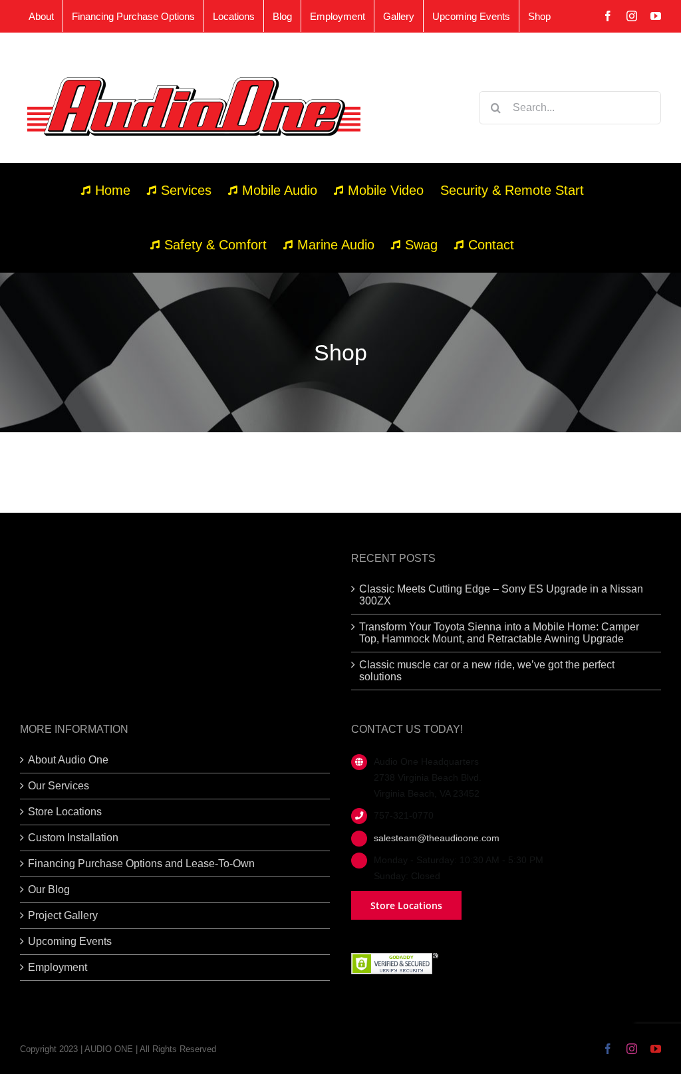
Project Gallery (63, 915)
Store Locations (65, 811)
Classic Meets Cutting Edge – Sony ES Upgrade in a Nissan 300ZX (501, 594)
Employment (57, 967)
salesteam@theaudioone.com (436, 838)
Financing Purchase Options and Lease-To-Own (141, 863)
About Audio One (68, 759)
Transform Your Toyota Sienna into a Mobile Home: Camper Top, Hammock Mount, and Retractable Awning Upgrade (499, 632)
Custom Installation (73, 837)
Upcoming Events (70, 941)
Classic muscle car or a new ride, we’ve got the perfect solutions (486, 670)
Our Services (58, 785)
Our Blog (49, 889)
